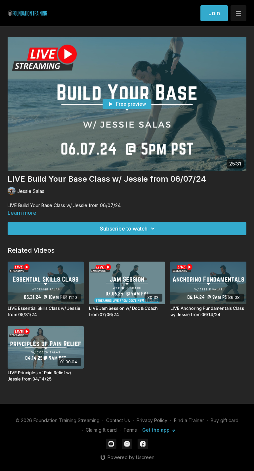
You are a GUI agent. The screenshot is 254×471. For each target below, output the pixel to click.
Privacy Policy (152, 420)
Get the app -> (158, 430)
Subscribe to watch (124, 228)
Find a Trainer (189, 420)
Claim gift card (101, 430)
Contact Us (118, 420)
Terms (130, 430)
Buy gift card (224, 420)
